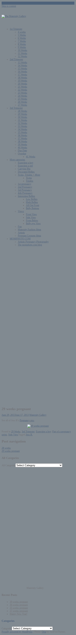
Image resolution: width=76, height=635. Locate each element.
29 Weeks (22, 114)
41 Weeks (30, 156)
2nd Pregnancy (25, 187)
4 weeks (22, 32)
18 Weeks (22, 77)
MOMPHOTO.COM (20, 238)
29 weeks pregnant (11, 451)
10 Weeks (22, 50)
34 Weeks (22, 129)
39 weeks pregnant (19, 601)
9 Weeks (22, 47)
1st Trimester (16, 29)
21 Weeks (22, 86)
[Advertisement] (38, 287)
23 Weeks (22, 92)
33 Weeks (22, 126)
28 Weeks (22, 111)
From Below (32, 220)
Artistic (21, 232)
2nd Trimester (16, 59)
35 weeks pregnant (19, 607)
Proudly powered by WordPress (17, 631)
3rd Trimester (16, 108)
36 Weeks (22, 135)
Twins (29, 177)
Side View (31, 217)
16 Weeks (22, 71)
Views (21, 211)
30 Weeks (22, 117)
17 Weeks (22, 74)
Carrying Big (24, 168)
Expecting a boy (25, 162)
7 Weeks (22, 41)
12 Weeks (22, 56)
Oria (44, 631)
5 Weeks (22, 35)
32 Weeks (22, 123)
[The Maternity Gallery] (14, 16)
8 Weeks (22, 44)
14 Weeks (22, 65)
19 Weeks (22, 80)
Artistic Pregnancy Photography (33, 241)
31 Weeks (22, 120)
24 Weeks (22, 95)
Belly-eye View (33, 223)
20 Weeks (22, 83)
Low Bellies (31, 199)
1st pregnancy (24, 184)
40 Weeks (22, 147)
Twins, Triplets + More (29, 174)
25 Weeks (22, 98)
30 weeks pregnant (19, 604)
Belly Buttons (32, 208)
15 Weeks (22, 68)
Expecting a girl (25, 165)
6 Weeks (22, 38)
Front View (31, 214)
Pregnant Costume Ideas (29, 235)
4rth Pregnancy (25, 193)
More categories (17, 159)
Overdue (22, 153)
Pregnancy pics (27, 420)
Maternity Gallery (37, 415)
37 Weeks (22, 138)
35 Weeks (22, 132)
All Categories (8, 465)
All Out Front (32, 205)
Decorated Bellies (26, 171)
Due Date (22, 150)
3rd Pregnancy (25, 190)
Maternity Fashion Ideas (29, 229)
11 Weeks (22, 53)
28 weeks (6, 448)
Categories (7, 628)
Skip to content (9, 6)
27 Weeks (22, 105)
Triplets (29, 181)
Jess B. (29, 434)
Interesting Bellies (26, 196)
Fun (20, 226)
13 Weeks (22, 62)
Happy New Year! (18, 614)
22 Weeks (22, 89)
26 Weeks (22, 101)
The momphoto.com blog (30, 244)
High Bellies (32, 202)
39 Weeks (22, 144)
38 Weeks (22, 141)
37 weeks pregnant (19, 610)
